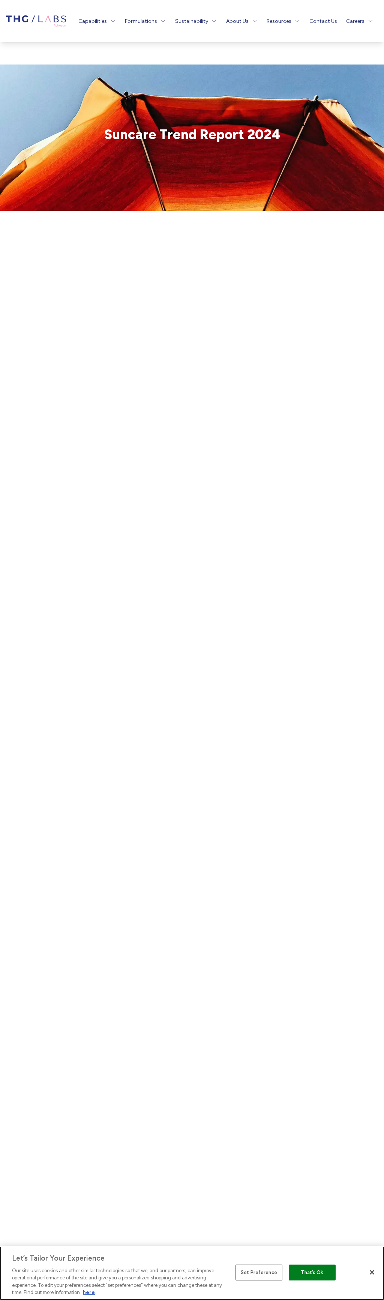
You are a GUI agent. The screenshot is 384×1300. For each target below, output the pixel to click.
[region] (192, 1273)
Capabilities (92, 21)
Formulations (141, 21)
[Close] (372, 1272)
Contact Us (323, 21)
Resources (279, 21)
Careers (355, 21)
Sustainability (191, 21)
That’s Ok (312, 1272)
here (89, 1292)
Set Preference (259, 1272)
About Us (237, 21)
